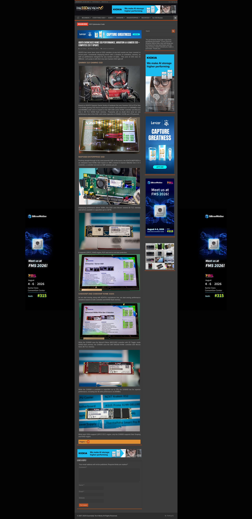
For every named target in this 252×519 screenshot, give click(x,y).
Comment (83, 467)
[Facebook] (171, 2)
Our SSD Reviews (157, 18)
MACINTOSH (145, 18)
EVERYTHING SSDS (99, 18)
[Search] (173, 31)
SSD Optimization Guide (97, 24)
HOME (78, 17)
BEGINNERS (85, 18)
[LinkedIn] (175, 2)
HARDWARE (120, 18)
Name (81, 485)
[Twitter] (173, 2)
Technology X (96, 1)
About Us (104, 1)
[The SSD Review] (89, 7)
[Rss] (169, 2)
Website (82, 498)
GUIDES (110, 18)
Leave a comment (108, 48)
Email (81, 491)
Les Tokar (83, 48)
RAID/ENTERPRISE (132, 18)
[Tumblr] (176, 2)
